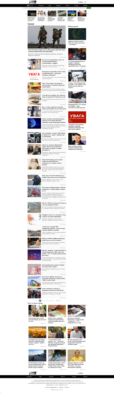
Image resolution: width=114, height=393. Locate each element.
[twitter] (80, 2)
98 (59, 300)
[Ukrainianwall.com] (33, 2)
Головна (41, 5)
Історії (76, 5)
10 (52, 300)
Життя (68, 5)
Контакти (67, 387)
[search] (85, 2)
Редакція (61, 387)
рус (32, 5)
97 (56, 300)
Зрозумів (89, 7)
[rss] (82, 2)
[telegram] (78, 2)
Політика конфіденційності (51, 387)
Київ (50, 5)
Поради (58, 5)
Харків (85, 5)
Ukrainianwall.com (59, 389)
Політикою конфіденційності (63, 7)
